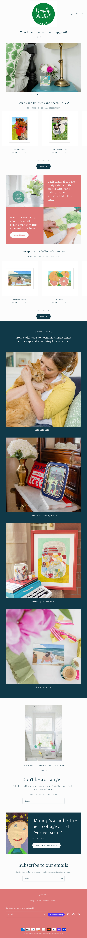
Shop (32, 901)
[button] (4, 14)
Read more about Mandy (46, 845)
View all (43, 166)
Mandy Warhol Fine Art (36, 933)
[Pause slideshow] (55, 94)
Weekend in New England (42, 515)
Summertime (42, 687)
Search (54, 901)
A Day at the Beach (19, 299)
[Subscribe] (61, 801)
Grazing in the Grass (59, 149)
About (38, 901)
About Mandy (19, 235)
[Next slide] (49, 94)
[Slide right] (48, 160)
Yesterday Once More (42, 601)
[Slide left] (38, 160)
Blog (42, 770)
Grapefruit (60, 299)
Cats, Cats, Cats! (42, 430)
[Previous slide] (31, 94)
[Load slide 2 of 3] (41, 94)
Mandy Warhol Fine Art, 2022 (53, 933)
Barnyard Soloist (20, 149)
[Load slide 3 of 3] (44, 94)
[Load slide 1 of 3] (37, 94)
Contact (46, 901)
